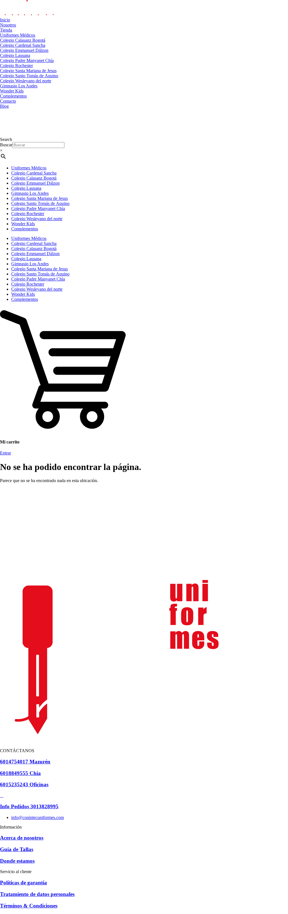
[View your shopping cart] (63, 431)
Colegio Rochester (27, 213)
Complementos (24, 228)
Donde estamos (17, 861)
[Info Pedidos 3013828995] (1, 795)
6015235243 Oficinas (24, 784)
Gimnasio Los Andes (30, 193)
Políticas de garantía (23, 883)
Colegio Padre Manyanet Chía (38, 208)
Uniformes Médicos (28, 167)
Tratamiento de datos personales (37, 894)
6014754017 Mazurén (25, 762)
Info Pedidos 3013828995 (29, 806)
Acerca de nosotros (21, 838)
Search (6, 139)
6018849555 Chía (20, 773)
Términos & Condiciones (28, 906)
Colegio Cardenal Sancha (34, 173)
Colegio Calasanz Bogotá (34, 178)
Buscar (6, 144)
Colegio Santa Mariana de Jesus (39, 198)
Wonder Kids (23, 223)
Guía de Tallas (16, 849)
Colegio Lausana (26, 188)
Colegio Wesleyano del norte (36, 218)
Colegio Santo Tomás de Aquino (40, 203)
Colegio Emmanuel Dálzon (35, 183)
